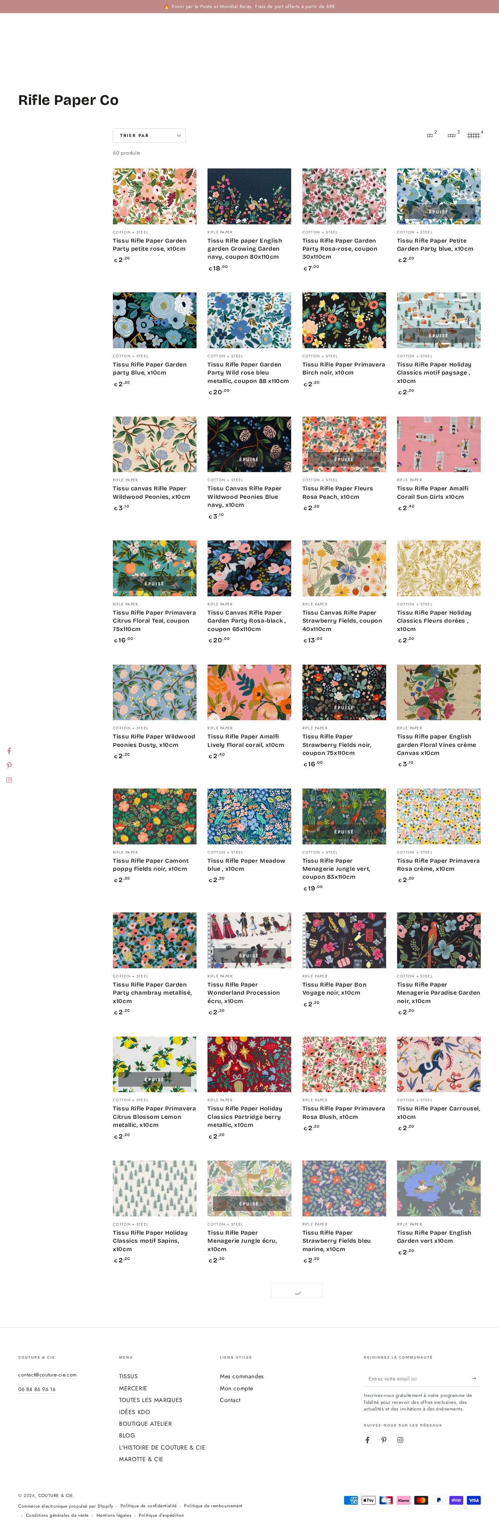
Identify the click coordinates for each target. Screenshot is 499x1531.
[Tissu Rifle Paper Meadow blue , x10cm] (249, 816)
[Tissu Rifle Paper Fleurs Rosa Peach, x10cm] (344, 444)
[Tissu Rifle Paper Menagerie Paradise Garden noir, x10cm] (439, 940)
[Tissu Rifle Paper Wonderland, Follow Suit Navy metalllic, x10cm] (249, 1313)
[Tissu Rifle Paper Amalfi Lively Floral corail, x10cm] (249, 693)
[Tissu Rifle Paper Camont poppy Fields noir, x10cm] (155, 816)
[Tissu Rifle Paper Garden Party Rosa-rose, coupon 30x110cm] (344, 196)
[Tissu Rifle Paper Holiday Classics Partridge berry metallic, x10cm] (249, 1065)
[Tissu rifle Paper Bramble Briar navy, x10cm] (249, 1436)
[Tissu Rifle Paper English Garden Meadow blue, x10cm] (155, 1436)
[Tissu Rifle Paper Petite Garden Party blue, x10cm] (439, 196)
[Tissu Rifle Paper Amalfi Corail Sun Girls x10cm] (439, 444)
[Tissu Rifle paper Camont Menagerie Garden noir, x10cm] (439, 1436)
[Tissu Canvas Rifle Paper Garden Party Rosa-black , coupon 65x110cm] (249, 568)
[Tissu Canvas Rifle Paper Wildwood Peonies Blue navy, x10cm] (249, 444)
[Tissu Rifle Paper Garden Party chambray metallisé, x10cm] (155, 940)
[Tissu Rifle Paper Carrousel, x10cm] (439, 1065)
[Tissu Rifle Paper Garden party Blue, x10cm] (155, 320)
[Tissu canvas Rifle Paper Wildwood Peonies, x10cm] (155, 444)
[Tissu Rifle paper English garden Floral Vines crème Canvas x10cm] (439, 693)
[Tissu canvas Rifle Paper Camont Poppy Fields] (344, 1436)
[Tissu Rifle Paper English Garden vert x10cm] (439, 1188)
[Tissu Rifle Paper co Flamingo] (155, 1313)
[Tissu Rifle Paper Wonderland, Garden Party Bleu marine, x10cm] (439, 1313)
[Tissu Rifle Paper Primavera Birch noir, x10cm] (344, 320)
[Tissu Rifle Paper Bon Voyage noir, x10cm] (344, 940)
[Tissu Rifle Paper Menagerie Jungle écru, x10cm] (249, 1188)
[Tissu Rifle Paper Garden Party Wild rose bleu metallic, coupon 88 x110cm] (249, 320)
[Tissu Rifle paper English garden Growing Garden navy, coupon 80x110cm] (249, 196)
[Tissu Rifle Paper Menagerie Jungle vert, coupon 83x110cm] (344, 816)
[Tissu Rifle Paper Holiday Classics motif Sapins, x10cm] (155, 1188)
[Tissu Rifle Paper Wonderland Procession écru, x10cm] (249, 940)
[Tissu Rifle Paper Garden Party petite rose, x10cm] (155, 196)
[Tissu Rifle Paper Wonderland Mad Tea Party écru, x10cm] (344, 1313)
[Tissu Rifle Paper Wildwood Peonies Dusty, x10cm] (155, 693)
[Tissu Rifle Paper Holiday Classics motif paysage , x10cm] (439, 320)
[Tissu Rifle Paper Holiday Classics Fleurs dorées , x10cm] (439, 568)
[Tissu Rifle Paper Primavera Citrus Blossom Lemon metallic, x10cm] (155, 1065)
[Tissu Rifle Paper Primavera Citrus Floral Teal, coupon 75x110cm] (155, 568)
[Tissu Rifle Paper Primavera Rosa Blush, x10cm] (344, 1065)
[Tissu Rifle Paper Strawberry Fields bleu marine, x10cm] (344, 1188)
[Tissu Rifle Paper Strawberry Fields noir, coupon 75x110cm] (344, 693)
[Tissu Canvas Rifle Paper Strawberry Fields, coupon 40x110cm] (344, 568)
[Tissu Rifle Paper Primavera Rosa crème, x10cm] (439, 816)
